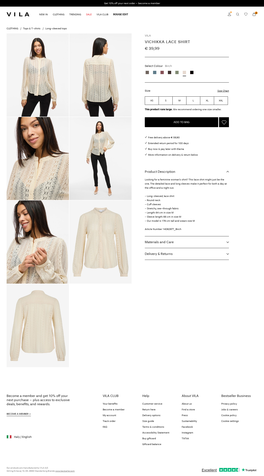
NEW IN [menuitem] (43, 14)
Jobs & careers (229, 409)
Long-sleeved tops (56, 28)
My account (109, 415)
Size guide (148, 421)
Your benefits (110, 403)
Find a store (188, 409)
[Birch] (184, 72)
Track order (109, 421)
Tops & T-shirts (31, 28)
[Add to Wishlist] (224, 122)
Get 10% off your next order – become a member (132, 3)
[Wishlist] (246, 14)
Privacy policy (229, 403)
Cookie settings (230, 421)
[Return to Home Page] (18, 14)
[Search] (237, 14)
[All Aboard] (155, 72)
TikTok (185, 438)
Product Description (160, 172)
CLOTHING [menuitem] (58, 14)
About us (187, 403)
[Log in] (229, 14)
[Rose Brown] (162, 72)
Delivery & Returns (159, 254)
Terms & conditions (153, 426)
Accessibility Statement (155, 432)
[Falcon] (147, 72)
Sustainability (189, 421)
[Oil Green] (177, 72)
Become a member (114, 409)
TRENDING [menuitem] (75, 14)
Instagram (187, 432)
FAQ (105, 426)
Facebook (187, 426)
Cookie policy (229, 415)
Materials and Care (159, 242)
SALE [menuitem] (89, 14)
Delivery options (151, 415)
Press (185, 415)
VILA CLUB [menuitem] (102, 14)
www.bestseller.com (65, 471)
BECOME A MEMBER (17, 413)
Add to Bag (181, 122)
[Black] (192, 72)
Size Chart (223, 90)
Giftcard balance (151, 444)
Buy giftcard (149, 438)
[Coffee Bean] (169, 72)
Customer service (152, 403)
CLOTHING (12, 28)
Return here (149, 409)
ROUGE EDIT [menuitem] (120, 14)
